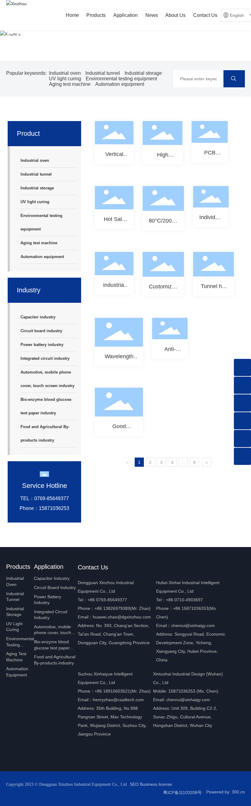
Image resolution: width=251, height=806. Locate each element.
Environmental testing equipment (121, 78)
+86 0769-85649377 (107, 599)
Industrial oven (65, 73)
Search (234, 78)
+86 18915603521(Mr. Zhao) (123, 691)
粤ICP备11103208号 (182, 792)
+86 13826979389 (112, 608)
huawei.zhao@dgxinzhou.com (122, 616)
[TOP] (242, 456)
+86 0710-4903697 (184, 599)
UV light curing (65, 78)
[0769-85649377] (242, 385)
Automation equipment (119, 84)
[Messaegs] (242, 367)
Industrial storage (143, 73)
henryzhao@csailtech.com (118, 699)
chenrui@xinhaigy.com (193, 625)
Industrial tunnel (102, 73)
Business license (156, 784)
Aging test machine (70, 84)
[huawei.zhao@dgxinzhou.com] (242, 438)
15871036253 (181, 691)
